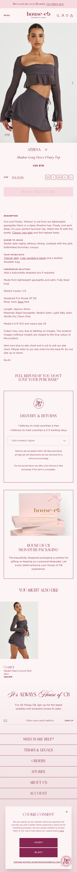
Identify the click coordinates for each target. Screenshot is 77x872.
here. (62, 831)
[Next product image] (72, 82)
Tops (21, 301)
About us (38, 782)
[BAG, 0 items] (71, 15)
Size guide (18, 177)
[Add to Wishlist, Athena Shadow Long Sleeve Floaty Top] (46, 149)
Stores (38, 772)
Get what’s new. (55, 4)
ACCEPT (38, 842)
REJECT (38, 852)
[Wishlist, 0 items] (66, 15)
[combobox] (38, 440)
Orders (38, 761)
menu (7, 15)
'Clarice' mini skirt (22, 232)
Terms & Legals (38, 750)
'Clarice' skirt (11, 258)
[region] (38, 83)
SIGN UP (69, 721)
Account (38, 793)
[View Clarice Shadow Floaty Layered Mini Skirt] (19, 630)
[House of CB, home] (38, 15)
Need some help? (38, 739)
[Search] (57, 15)
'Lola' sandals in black (33, 258)
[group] (38, 165)
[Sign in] (62, 15)
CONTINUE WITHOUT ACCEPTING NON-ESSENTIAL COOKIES (38, 862)
